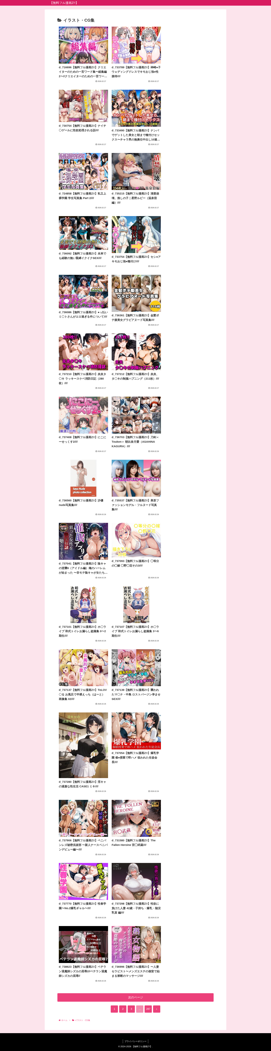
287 (148, 1009)
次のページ (135, 997)
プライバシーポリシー (135, 1041)
